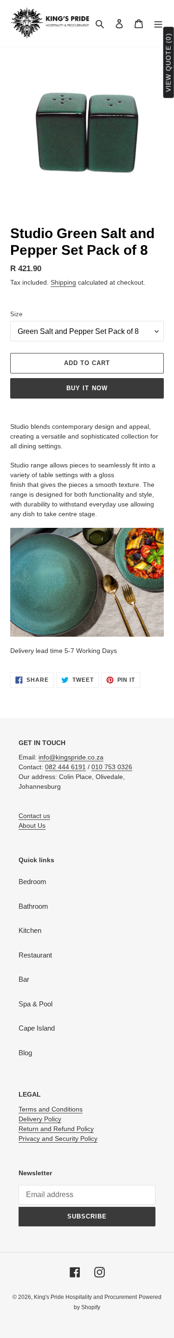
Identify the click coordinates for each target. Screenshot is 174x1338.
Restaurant (35, 955)
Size (16, 314)
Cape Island (37, 1028)
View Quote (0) (168, 62)
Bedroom (32, 881)
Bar (24, 979)
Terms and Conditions (51, 1109)
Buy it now (86, 388)
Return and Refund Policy (56, 1128)
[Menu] (158, 23)
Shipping (63, 282)
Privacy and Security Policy (58, 1138)
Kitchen (30, 930)
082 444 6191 (65, 767)
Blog (25, 1053)
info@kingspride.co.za (71, 757)
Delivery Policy (40, 1119)
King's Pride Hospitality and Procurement (85, 1297)
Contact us (34, 815)
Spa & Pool (35, 1004)
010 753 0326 (111, 767)
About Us (32, 825)
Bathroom (33, 906)
